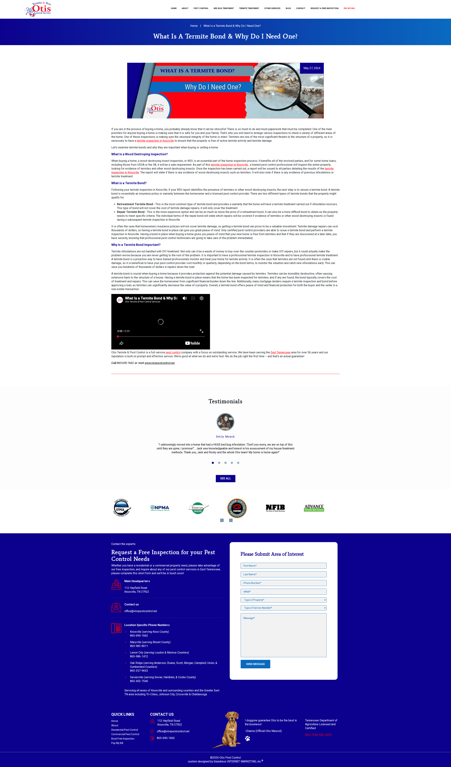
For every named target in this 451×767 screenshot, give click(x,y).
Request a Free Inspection (324, 8)
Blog (288, 8)
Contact (300, 8)
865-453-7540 (139, 681)
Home (174, 8)
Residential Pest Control (124, 729)
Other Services (272, 8)
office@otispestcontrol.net (140, 611)
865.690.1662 (125, 363)
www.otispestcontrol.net (160, 363)
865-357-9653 (139, 670)
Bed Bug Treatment (224, 8)
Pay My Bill (349, 8)
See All (225, 478)
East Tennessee (281, 352)
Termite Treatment (249, 8)
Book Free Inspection (122, 738)
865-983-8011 (139, 646)
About (185, 8)
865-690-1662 (139, 635)
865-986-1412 (139, 656)
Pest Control (201, 8)
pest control (173, 352)
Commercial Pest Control (125, 734)
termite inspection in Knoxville (155, 140)
